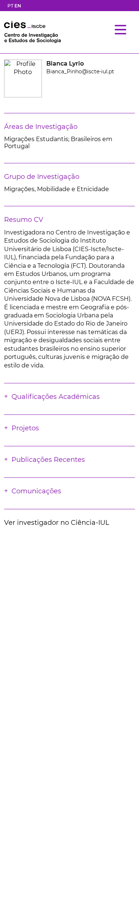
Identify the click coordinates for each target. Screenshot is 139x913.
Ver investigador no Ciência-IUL (56, 523)
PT (10, 6)
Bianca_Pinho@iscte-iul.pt (80, 71)
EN (17, 6)
